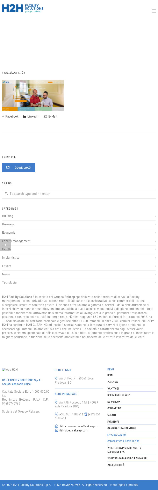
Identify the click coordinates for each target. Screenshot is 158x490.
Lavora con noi (116, 435)
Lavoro (7, 266)
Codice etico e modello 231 (123, 441)
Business (8, 224)
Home (110, 375)
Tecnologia (9, 282)
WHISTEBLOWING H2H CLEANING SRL (127, 458)
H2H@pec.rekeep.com (73, 430)
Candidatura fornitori (121, 428)
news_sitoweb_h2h (13, 72)
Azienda (112, 382)
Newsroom (113, 402)
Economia (8, 232)
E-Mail (52, 116)
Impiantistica (11, 257)
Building (7, 216)
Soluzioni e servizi (118, 395)
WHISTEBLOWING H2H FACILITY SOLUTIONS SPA (124, 450)
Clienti (111, 415)
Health (6, 249)
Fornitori (113, 421)
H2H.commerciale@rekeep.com (80, 426)
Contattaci (114, 408)
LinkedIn (33, 116)
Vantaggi (113, 388)
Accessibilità (115, 465)
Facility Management (16, 241)
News (6, 274)
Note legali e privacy (124, 485)
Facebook (12, 116)
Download (22, 168)
